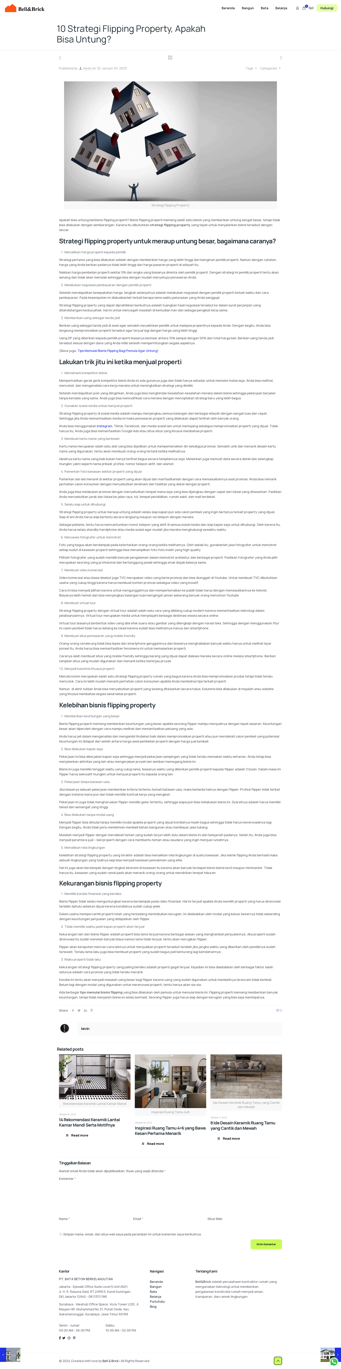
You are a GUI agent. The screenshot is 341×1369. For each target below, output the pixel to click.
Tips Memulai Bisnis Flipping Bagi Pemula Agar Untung (117, 351)
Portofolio (157, 1301)
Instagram (104, 426)
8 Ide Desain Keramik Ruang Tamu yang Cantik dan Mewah (242, 1125)
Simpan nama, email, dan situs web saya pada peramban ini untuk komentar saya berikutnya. (132, 1234)
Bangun (156, 1286)
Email (138, 1219)
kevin (87, 68)
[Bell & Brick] (25, 8)
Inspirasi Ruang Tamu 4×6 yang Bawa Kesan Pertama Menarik (170, 1130)
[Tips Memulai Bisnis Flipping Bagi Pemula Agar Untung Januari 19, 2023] (10, 1355)
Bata (153, 1291)
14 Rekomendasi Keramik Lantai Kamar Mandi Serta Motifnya (89, 1122)
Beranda (156, 1281)
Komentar (67, 1178)
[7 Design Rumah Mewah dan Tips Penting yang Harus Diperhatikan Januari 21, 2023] (331, 1355)
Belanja (155, 1296)
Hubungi (327, 8)
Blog (153, 1306)
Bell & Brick (110, 1361)
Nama (64, 1219)
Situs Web (214, 1219)
